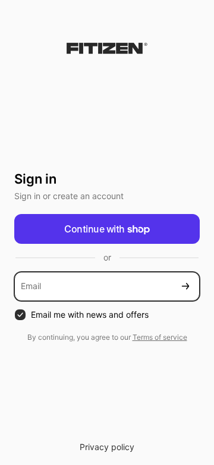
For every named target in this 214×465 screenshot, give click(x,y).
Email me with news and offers (90, 314)
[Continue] (185, 286)
